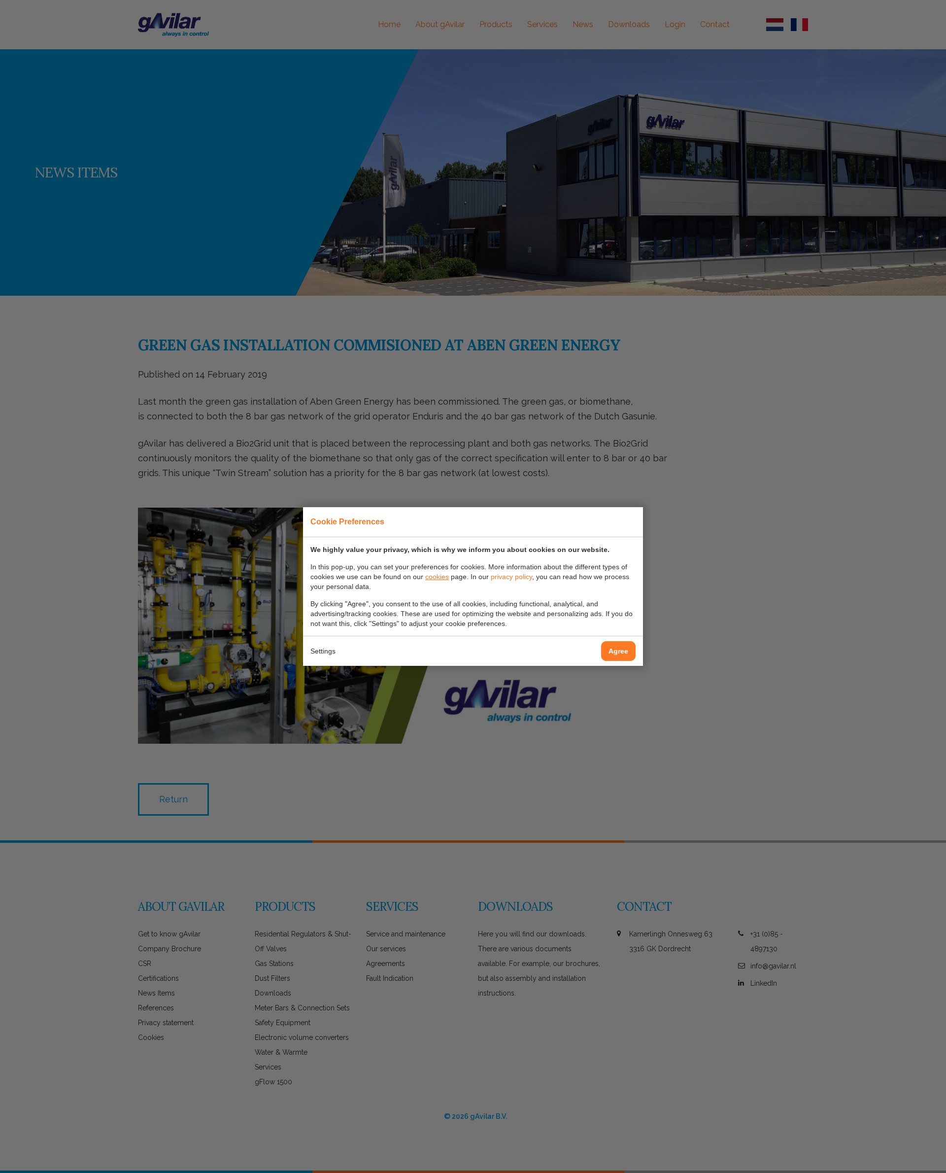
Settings (323, 651)
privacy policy (511, 577)
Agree (618, 651)
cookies (437, 577)
